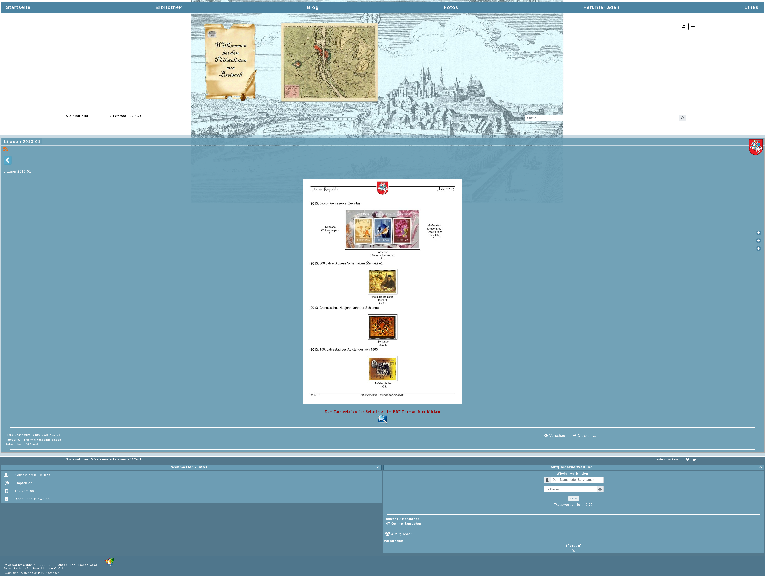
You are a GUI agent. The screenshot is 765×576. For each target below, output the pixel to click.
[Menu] (692, 26)
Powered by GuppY (19, 564)
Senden (574, 498)
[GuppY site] (109, 564)
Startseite (100, 116)
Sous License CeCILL (49, 568)
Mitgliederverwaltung (656, 467)
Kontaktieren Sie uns (32, 475)
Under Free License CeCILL (80, 564)
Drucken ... (586, 435)
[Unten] (758, 248)
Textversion (24, 491)
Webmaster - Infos (275, 467)
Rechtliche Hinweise (32, 499)
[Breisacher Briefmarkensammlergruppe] (291, 63)
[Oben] (758, 232)
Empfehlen (23, 483)
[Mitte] (758, 240)
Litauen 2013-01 (22, 141)
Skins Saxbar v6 (16, 568)
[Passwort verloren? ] (574, 504)
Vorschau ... (559, 435)
